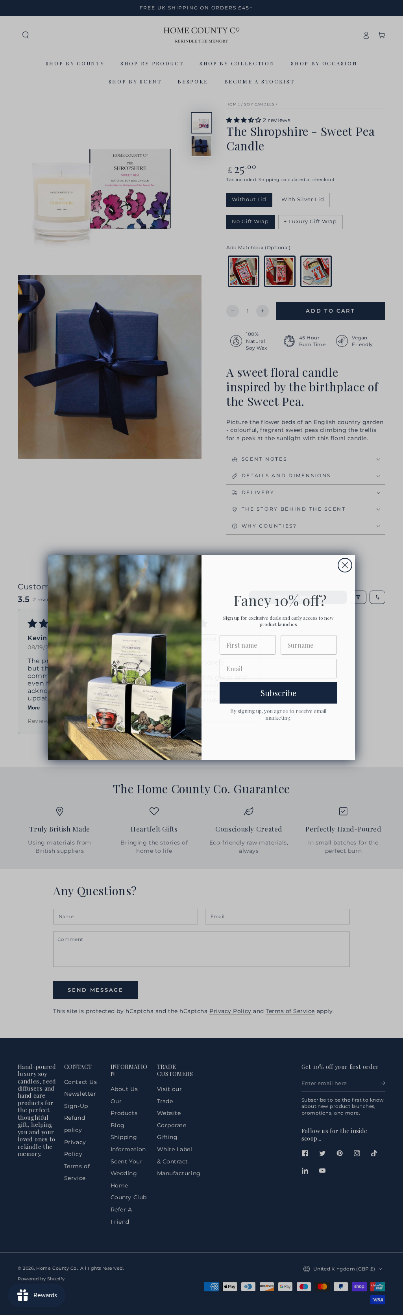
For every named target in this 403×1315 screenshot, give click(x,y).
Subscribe (278, 692)
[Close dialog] (345, 565)
